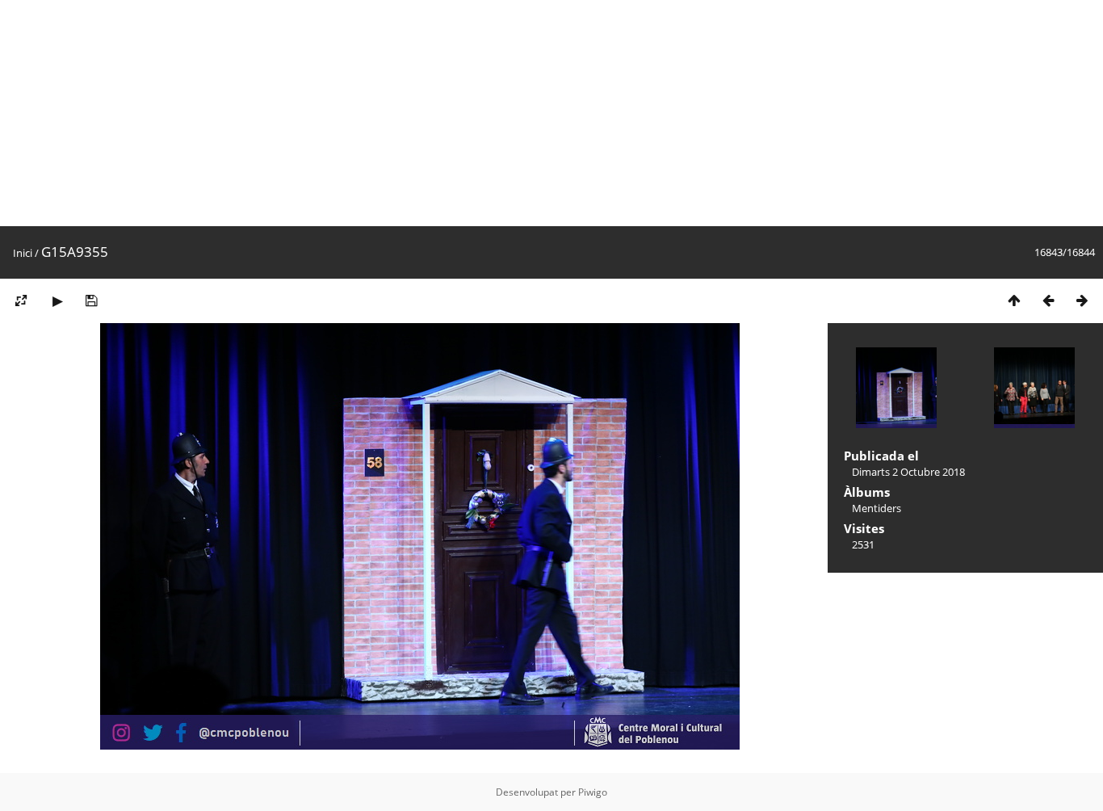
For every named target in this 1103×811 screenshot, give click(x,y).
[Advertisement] (484, 113)
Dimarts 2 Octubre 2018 (908, 471)
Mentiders (876, 508)
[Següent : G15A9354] (1082, 300)
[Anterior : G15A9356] (1048, 300)
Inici (22, 253)
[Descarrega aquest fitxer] (91, 300)
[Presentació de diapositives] (57, 300)
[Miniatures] (1014, 300)
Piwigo (592, 792)
